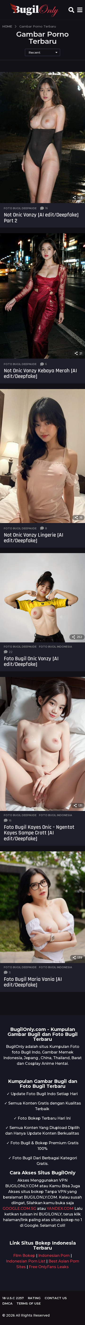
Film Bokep (24, 1255)
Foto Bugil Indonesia (55, 646)
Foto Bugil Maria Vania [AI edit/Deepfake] (33, 982)
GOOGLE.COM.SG (19, 1208)
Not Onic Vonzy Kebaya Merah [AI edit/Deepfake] (40, 373)
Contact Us (56, 1298)
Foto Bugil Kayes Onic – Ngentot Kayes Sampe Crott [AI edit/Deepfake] (39, 833)
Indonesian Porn (54, 1255)
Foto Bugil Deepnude (20, 208)
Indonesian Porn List (25, 1261)
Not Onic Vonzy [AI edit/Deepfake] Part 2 (41, 218)
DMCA (7, 1303)
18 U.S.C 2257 (13, 1298)
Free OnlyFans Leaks (49, 1267)
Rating (34, 1298)
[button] (71, 10)
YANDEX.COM (60, 1208)
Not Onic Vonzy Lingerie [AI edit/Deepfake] (33, 538)
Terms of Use (29, 1303)
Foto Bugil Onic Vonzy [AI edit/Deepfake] (31, 661)
